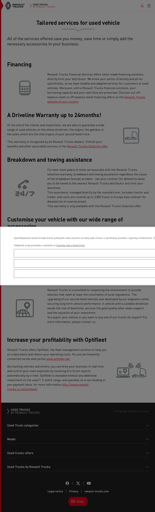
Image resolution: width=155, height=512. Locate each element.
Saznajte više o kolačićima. (70, 245)
